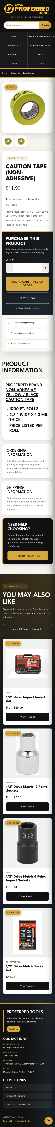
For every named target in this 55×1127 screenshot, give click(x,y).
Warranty (9, 1087)
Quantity (10, 259)
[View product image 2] (21, 141)
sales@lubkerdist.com (13, 1047)
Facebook (13, 1029)
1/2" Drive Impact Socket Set (25, 699)
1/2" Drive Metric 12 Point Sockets (26, 788)
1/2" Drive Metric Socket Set (25, 968)
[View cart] (48, 1121)
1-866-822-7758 (10, 1055)
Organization (12, 45)
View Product (27, 716)
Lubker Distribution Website (17, 1104)
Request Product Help (28, 555)
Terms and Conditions (15, 1096)
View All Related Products (27, 629)
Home (13, 36)
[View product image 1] (8, 141)
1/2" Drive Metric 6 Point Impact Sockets (26, 878)
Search (45, 25)
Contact (13, 63)
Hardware (12, 54)
